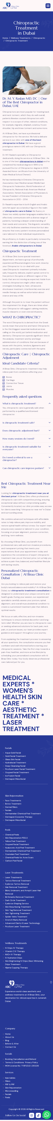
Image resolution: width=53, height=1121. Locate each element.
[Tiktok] (38, 1115)
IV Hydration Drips (13, 957)
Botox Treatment (13, 803)
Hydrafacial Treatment (15, 762)
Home (8, 1034)
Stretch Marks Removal (16, 920)
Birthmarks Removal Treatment (19, 897)
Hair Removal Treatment (16, 887)
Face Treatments (13, 800)
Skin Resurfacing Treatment (18, 906)
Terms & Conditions (14, 1062)
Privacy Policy (31, 1062)
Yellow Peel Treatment (15, 841)
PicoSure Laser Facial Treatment (20, 769)
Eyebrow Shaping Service (17, 903)
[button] (26, 404)
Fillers (7, 1081)
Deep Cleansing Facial (15, 766)
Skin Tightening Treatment (17, 913)
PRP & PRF (10, 1084)
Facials (8, 810)
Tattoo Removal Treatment (18, 880)
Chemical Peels (12, 834)
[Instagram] (31, 1115)
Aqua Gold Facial (13, 752)
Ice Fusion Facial (12, 775)
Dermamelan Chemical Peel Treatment (23, 813)
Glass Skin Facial (12, 759)
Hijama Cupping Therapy (16, 967)
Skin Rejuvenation (13, 1087)
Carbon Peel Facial (13, 860)
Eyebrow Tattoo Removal (17, 884)
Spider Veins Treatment (16, 916)
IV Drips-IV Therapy (14, 948)
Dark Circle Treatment (15, 900)
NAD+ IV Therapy (13, 954)
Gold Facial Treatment (15, 756)
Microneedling (11, 1091)
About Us (9, 1037)
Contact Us (10, 1047)
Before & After (12, 1043)
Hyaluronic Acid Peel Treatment (20, 847)
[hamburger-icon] (48, 5)
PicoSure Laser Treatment (17, 926)
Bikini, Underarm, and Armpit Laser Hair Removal (23, 892)
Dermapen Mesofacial (15, 779)
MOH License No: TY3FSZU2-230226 (22, 1065)
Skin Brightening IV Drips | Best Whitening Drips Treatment (24, 963)
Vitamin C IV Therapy (15, 951)
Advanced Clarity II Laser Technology (22, 923)
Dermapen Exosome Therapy (18, 817)
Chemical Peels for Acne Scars (19, 857)
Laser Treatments (13, 877)
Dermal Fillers (11, 807)
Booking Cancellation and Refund (20, 1059)
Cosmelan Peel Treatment (17, 854)
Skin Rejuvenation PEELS (16, 838)
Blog (7, 1040)
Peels (7, 1097)
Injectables (10, 1078)
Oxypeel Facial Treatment (17, 772)
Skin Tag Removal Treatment (18, 910)
